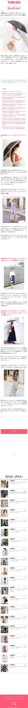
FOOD (19, 696)
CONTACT (12, 699)
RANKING (8, 699)
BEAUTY (9, 696)
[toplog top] (14, 2)
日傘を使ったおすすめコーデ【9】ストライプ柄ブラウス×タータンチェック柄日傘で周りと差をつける (14, 123)
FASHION (5, 696)
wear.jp (2, 167)
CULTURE (22, 696)
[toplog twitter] (16, 704)
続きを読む (14, 431)
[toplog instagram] (12, 704)
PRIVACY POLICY (18, 699)
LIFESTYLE (14, 696)
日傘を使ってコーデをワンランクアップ (12, 91)
